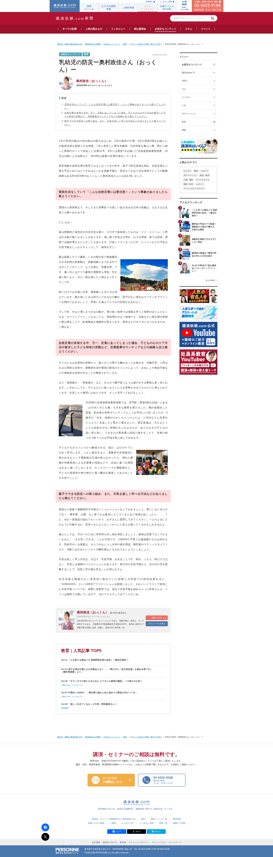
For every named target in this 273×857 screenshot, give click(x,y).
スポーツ (205, 171)
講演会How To (188, 72)
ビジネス (186, 97)
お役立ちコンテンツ (192, 64)
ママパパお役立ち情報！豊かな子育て (146, 737)
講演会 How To (110, 842)
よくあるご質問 (166, 2)
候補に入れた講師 (96, 823)
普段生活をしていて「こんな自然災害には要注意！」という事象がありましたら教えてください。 (115, 106)
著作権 (123, 842)
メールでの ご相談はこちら (112, 780)
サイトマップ (175, 842)
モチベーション (189, 113)
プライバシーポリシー (139, 842)
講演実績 (177, 819)
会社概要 (96, 842)
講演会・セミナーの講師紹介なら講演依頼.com (114, 819)
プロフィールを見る (156, 624)
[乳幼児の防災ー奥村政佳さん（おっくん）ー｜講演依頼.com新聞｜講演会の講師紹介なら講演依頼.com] (156, 832)
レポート (200, 184)
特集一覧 (163, 823)
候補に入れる (157, 618)
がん (184, 89)
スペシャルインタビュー (194, 188)
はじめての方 (127, 823)
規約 (143, 819)
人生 (184, 105)
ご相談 (113, 823)
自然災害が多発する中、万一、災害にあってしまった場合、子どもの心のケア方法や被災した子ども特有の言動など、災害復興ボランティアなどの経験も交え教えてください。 (115, 114)
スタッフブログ (159, 842)
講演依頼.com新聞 (92, 737)
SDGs (184, 81)
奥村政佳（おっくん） (92, 81)
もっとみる (210, 280)
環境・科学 (188, 184)
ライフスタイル (202, 180)
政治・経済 (204, 175)
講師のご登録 (179, 823)
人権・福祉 (188, 180)
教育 (184, 122)
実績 (184, 130)
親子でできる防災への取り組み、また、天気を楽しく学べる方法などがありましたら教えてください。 (115, 123)
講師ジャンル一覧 (159, 819)
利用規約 (149, 2)
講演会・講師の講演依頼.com (69, 737)
